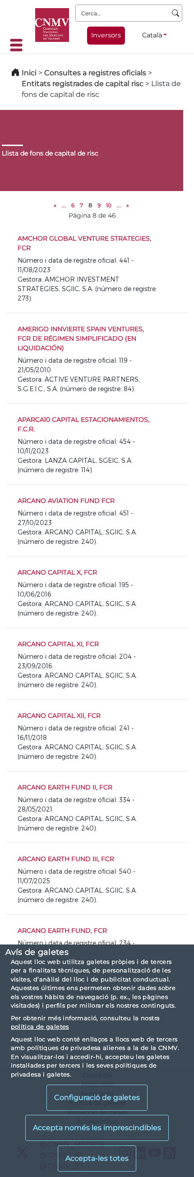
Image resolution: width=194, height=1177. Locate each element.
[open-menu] (19, 45)
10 (108, 205)
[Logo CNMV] (52, 25)
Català (152, 35)
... (64, 205)
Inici (29, 72)
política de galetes (40, 1026)
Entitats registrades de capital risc (82, 83)
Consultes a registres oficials (95, 72)
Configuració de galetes (97, 1097)
